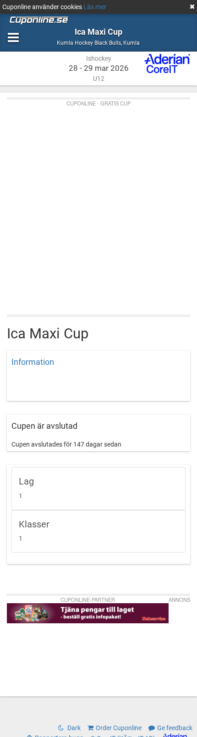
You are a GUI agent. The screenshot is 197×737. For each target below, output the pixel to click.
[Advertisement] (98, 205)
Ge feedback (174, 728)
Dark (73, 728)
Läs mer (94, 7)
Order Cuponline (119, 728)
